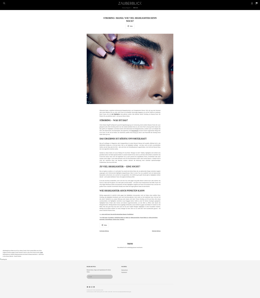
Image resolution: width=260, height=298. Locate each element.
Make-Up (127, 217)
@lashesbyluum (7, 250)
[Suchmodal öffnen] (4, 3)
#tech (26, 254)
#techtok (34, 254)
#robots (30, 254)
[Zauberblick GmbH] (130, 3)
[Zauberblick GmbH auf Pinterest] (89, 287)
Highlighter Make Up (119, 217)
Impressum (124, 272)
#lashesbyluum (6, 254)
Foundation (111, 217)
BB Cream (104, 217)
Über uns (135, 7)
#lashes (12, 254)
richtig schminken (152, 217)
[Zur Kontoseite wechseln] (252, 3)
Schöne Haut (116, 219)
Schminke (102, 219)
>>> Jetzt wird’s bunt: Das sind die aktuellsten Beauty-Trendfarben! (117, 214)
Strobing (122, 219)
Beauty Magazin (126, 8)
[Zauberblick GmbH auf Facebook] (87, 287)
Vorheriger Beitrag (104, 231)
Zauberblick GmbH (99, 290)
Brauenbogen (134, 130)
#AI (24, 254)
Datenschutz (124, 270)
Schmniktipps (108, 219)
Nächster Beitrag (156, 231)
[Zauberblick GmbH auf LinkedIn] (94, 287)
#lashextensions (19, 254)
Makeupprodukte (135, 217)
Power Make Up (144, 217)
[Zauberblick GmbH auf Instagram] (92, 287)
